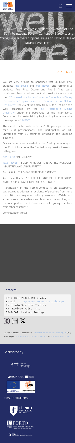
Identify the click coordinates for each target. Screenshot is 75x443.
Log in (60, 6)
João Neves (42, 86)
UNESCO (26, 120)
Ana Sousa (21, 86)
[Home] (7, 6)
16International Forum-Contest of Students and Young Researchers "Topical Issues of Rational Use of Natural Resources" (37, 101)
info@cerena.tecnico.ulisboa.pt (41, 301)
